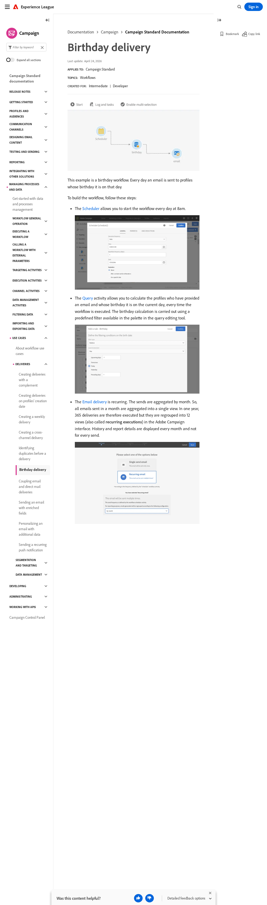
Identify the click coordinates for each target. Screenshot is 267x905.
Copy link (254, 34)
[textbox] (26, 47)
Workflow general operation (27, 221)
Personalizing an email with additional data (31, 529)
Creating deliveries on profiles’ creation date (33, 401)
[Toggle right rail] (219, 20)
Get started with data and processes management (28, 204)
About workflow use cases (30, 351)
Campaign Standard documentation (24, 78)
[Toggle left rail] (47, 20)
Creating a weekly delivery (32, 419)
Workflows (87, 77)
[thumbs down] (149, 898)
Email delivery (94, 401)
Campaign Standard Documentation (157, 31)
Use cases (19, 338)
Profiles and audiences (18, 113)
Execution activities (27, 280)
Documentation (81, 31)
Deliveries (22, 364)
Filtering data (23, 314)
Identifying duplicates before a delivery (32, 453)
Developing (17, 586)
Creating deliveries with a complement (32, 380)
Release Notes (20, 92)
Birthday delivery (32, 469)
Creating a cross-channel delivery (31, 435)
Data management (29, 574)
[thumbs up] (138, 898)
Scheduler (90, 208)
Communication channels (20, 126)
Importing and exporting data (24, 326)
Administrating (20, 596)
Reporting (17, 162)
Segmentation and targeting (26, 562)
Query (87, 298)
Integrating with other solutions (21, 173)
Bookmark (232, 34)
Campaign (109, 31)
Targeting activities (27, 270)
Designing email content (21, 139)
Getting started (21, 102)
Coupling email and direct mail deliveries (30, 486)
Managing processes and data (24, 186)
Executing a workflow (21, 234)
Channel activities (26, 291)
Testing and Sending (24, 152)
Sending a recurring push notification (33, 547)
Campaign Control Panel (27, 617)
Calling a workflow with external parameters (24, 253)
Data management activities (26, 302)
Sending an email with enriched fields (31, 508)
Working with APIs (22, 607)
